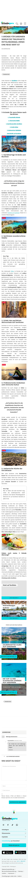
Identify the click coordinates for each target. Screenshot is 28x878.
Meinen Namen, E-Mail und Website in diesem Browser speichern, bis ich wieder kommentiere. (14, 796)
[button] (14, 845)
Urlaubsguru (5, 829)
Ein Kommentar (6, 48)
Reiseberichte (6, 74)
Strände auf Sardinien (14, 212)
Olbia (12, 271)
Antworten (11, 749)
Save (4, 136)
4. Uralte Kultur (14, 127)
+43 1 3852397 (21, 861)
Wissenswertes (6, 833)
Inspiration (5, 836)
